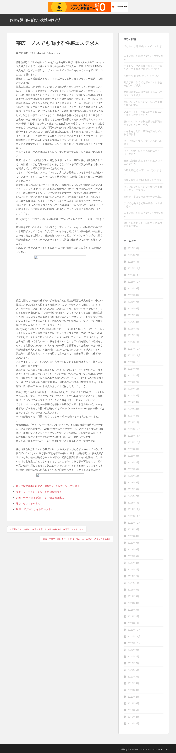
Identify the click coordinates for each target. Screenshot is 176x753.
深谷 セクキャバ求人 (28, 503)
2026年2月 (133, 255)
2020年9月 (133, 649)
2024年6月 (133, 388)
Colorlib (141, 749)
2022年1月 (133, 582)
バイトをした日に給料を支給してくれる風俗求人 (143, 133)
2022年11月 (134, 516)
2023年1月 (133, 502)
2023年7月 (133, 462)
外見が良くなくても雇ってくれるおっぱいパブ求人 (143, 84)
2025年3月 (133, 328)
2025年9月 (133, 288)
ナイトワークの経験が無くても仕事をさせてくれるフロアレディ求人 (143, 67)
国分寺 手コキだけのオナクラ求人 (143, 196)
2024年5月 (133, 395)
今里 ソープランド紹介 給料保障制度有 (39, 491)
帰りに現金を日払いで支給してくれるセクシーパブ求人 (143, 188)
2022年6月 (133, 549)
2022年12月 (134, 509)
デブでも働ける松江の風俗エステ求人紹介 (143, 205)
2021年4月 (133, 603)
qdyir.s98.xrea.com (50, 53)
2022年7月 (133, 542)
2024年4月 (133, 402)
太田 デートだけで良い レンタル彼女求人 (40, 497)
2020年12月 (134, 629)
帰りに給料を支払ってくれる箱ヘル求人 (143, 142)
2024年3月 (133, 408)
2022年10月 (134, 522)
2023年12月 (134, 429)
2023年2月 (133, 495)
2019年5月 (133, 710)
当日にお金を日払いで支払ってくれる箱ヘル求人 (143, 103)
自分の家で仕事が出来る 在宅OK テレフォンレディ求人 (48, 486)
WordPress (163, 749)
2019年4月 (133, 716)
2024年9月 (133, 368)
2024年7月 (133, 382)
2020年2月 (133, 696)
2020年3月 (133, 690)
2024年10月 (134, 362)
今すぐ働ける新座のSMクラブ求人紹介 (143, 214)
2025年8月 (133, 295)
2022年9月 (133, 529)
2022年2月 (133, 576)
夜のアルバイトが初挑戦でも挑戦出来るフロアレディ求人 (143, 123)
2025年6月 (133, 308)
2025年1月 (133, 342)
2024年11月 (134, 355)
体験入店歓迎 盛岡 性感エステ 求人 (143, 180)
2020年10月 (134, 643)
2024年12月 (134, 348)
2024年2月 (133, 415)
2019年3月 (133, 723)
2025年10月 (134, 281)
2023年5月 (133, 475)
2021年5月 (133, 596)
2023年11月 (134, 435)
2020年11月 (134, 636)
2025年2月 (133, 335)
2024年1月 (133, 422)
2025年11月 (134, 275)
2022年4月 (133, 562)
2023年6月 (133, 469)
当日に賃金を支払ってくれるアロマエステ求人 (143, 162)
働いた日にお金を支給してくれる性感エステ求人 (143, 224)
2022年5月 (133, 556)
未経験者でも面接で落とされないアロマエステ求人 (143, 93)
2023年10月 (134, 442)
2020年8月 (133, 656)
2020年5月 (133, 676)
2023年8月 (133, 455)
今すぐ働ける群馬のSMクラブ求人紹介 (143, 57)
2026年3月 (133, 248)
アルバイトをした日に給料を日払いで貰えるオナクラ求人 (143, 113)
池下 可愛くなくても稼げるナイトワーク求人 (143, 152)
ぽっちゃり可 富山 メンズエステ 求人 (143, 48)
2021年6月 (133, 589)
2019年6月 (133, 703)
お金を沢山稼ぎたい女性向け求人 (35, 20)
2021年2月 (133, 616)
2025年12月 (134, 268)
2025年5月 (133, 315)
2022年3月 (133, 569)
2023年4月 (133, 482)
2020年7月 (133, 663)
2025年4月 (133, 321)
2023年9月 (133, 449)
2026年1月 (133, 261)
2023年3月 (133, 489)
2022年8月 (133, 536)
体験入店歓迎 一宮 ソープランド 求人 (143, 172)
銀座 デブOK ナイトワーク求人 (34, 509)
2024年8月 (133, 375)
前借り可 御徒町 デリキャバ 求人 (142, 75)
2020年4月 (133, 683)
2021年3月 (133, 609)
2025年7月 (133, 301)
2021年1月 (133, 623)
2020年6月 (133, 669)
